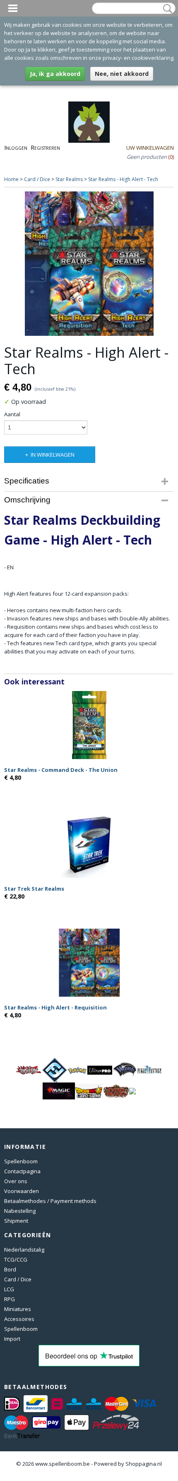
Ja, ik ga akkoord (55, 74)
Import (12, 1338)
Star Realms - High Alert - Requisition (55, 1007)
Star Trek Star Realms (34, 888)
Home (11, 179)
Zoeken (166, 8)
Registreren (45, 147)
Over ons (15, 1181)
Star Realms (69, 179)
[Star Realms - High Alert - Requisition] (89, 963)
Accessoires (19, 1319)
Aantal (12, 414)
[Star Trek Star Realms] (89, 844)
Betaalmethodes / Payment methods (50, 1201)
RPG (9, 1299)
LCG (9, 1289)
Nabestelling (20, 1211)
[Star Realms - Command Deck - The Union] (89, 725)
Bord (10, 1269)
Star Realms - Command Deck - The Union (61, 770)
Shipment (16, 1220)
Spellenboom (21, 1161)
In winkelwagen (53, 454)
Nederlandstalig (24, 1249)
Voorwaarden (21, 1191)
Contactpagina (22, 1171)
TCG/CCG (15, 1259)
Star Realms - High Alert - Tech (123, 179)
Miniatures (17, 1309)
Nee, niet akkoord (122, 74)
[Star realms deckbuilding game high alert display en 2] (89, 263)
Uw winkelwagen (150, 147)
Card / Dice (37, 179)
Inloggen (15, 147)
